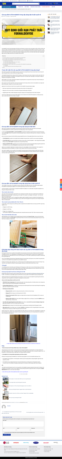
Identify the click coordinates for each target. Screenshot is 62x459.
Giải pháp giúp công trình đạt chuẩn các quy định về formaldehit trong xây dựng (17, 64)
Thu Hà (9, 16)
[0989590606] (61, 180)
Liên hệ (53, 6)
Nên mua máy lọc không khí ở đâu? (15, 397)
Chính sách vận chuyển (33, 450)
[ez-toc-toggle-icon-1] (43, 56)
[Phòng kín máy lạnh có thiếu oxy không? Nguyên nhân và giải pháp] (6, 393)
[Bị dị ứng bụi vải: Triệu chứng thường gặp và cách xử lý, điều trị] (6, 385)
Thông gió (6, 65)
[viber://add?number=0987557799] (61, 189)
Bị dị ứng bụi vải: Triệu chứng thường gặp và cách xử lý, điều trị (20, 385)
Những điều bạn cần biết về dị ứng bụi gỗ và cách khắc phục (54, 33)
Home (3, 9)
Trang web (33, 428)
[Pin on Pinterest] (25, 374)
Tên (4, 428)
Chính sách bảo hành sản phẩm (34, 448)
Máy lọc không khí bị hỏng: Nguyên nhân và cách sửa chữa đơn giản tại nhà (55, 29)
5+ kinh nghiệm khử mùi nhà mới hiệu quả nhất (35, 412)
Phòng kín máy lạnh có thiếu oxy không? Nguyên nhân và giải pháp (21, 393)
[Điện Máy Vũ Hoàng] (6, 4)
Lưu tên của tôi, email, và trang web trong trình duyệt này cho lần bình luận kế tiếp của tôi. (19, 432)
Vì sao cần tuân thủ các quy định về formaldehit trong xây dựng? (14, 57)
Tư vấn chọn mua (46, 6)
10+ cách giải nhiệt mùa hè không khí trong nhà (17, 382)
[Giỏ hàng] (61, 182)
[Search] (38, 3)
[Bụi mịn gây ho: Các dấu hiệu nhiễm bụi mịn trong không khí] (6, 378)
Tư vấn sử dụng (46, 451)
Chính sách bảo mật (47, 450)
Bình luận (5, 420)
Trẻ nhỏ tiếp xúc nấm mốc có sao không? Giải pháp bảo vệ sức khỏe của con (55, 17)
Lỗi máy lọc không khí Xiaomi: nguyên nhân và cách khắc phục (20, 389)
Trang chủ (20, 6)
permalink (26, 402)
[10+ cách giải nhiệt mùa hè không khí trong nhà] (6, 382)
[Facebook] (61, 185)
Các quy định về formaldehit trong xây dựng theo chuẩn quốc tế (14, 59)
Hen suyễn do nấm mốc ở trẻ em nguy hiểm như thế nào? (55, 25)
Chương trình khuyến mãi (48, 448)
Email (18, 428)
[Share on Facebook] (20, 374)
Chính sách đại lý (32, 451)
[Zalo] (61, 187)
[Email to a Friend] (23, 374)
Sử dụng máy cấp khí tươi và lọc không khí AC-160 (12, 66)
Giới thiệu (27, 6)
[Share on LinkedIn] (26, 374)
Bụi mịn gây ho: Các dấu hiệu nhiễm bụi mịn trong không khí (20, 378)
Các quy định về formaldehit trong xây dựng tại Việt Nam (13, 58)
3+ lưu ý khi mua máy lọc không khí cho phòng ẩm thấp (55, 21)
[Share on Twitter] (21, 374)
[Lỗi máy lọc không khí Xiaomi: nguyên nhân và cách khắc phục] (6, 389)
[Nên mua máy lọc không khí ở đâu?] (6, 397)
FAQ (3, 67)
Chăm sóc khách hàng (35, 6)
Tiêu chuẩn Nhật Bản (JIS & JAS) (9, 63)
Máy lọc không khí (11, 402)
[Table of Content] (43, 56)
